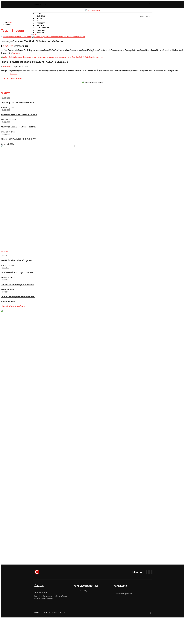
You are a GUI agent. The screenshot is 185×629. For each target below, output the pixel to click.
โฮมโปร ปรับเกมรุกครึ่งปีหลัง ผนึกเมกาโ (18, 296)
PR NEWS (40, 33)
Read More (16, 53)
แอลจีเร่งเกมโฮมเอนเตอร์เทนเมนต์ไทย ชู (18, 138)
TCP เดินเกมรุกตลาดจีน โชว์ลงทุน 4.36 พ (19, 114)
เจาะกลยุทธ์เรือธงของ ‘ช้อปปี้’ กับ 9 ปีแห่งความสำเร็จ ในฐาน (32, 41)
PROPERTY (41, 23)
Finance (40, 25)
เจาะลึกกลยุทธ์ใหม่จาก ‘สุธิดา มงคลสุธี (17, 272)
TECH (39, 21)
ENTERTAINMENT (43, 28)
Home (39, 14)
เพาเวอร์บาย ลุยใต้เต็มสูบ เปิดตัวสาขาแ (17, 284)
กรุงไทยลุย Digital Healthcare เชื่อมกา (18, 126)
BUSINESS (41, 16)
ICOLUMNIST (8, 46)
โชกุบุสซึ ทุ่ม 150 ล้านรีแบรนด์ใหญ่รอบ (17, 102)
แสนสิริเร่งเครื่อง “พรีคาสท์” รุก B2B (16, 260)
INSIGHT (40, 18)
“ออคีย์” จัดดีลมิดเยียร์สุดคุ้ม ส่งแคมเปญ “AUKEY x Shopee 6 (34, 62)
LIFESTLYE (41, 30)
